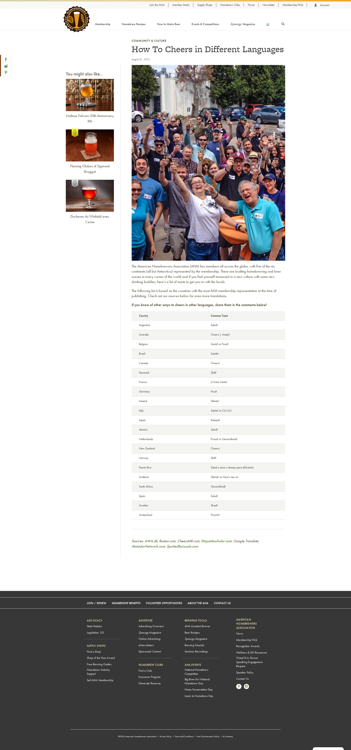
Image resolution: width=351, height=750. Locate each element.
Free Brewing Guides (99, 664)
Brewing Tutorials (194, 645)
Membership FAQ (293, 5)
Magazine (242, 24)
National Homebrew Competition (196, 672)
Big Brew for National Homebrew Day (197, 681)
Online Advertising (150, 639)
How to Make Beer (168, 24)
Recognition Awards (248, 646)
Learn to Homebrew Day (199, 696)
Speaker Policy (244, 672)
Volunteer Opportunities (164, 603)
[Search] (283, 23)
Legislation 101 (95, 632)
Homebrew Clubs (230, 5)
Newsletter (269, 5)
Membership (102, 24)
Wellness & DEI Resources (251, 652)
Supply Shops (204, 5)
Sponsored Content (150, 651)
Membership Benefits (126, 603)
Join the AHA (157, 5)
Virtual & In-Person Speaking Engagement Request (249, 662)
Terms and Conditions (184, 736)
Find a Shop (94, 652)
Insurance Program (150, 677)
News (239, 633)
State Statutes (94, 626)
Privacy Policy (166, 736)
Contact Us (222, 603)
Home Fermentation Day (199, 689)
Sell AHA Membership (100, 680)
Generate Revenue (150, 683)
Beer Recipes (192, 632)
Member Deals (180, 5)
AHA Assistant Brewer (197, 626)
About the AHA (198, 603)
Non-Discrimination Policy (208, 736)
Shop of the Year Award (101, 658)
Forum (251, 5)
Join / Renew (96, 603)
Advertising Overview (151, 626)
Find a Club (145, 671)
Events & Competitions (205, 24)
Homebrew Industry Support (98, 672)
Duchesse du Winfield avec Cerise (89, 219)
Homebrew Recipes (134, 24)
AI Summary (228, 736)
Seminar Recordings (196, 651)
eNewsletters (146, 645)
